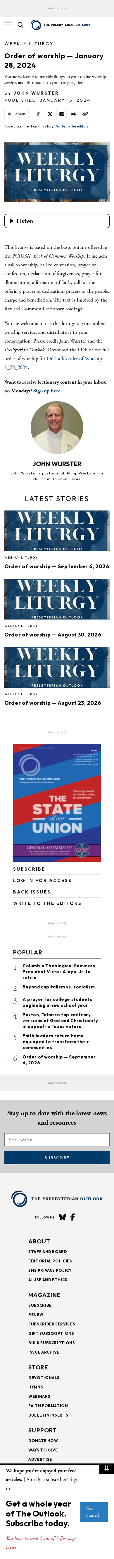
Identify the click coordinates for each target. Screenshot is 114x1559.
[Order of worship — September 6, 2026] (57, 532)
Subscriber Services (51, 1324)
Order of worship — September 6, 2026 (56, 566)
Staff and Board (47, 1251)
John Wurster (36, 93)
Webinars (39, 1396)
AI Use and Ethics (48, 1279)
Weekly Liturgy (28, 43)
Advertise (40, 1459)
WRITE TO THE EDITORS (47, 903)
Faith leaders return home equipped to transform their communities (56, 1041)
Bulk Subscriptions (51, 1342)
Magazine (44, 1294)
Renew (35, 1314)
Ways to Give (43, 1450)
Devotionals (44, 1377)
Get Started (92, 1512)
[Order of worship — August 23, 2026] (57, 669)
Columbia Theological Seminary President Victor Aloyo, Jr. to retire (59, 971)
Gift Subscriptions (51, 1333)
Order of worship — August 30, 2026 (52, 634)
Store (38, 1367)
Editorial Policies (50, 1261)
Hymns (35, 1387)
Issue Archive (43, 1352)
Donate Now (43, 1440)
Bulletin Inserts (48, 1415)
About (39, 1241)
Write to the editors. (72, 126)
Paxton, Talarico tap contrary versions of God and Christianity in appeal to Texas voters (60, 1020)
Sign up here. (47, 390)
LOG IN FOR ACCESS (42, 880)
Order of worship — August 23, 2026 (52, 702)
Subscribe (57, 1157)
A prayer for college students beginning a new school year (57, 1002)
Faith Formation (48, 1405)
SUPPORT (42, 1430)
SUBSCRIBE (29, 869)
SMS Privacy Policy (50, 1270)
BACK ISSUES (32, 892)
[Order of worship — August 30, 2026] (57, 601)
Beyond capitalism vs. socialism (59, 987)
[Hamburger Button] (8, 25)
